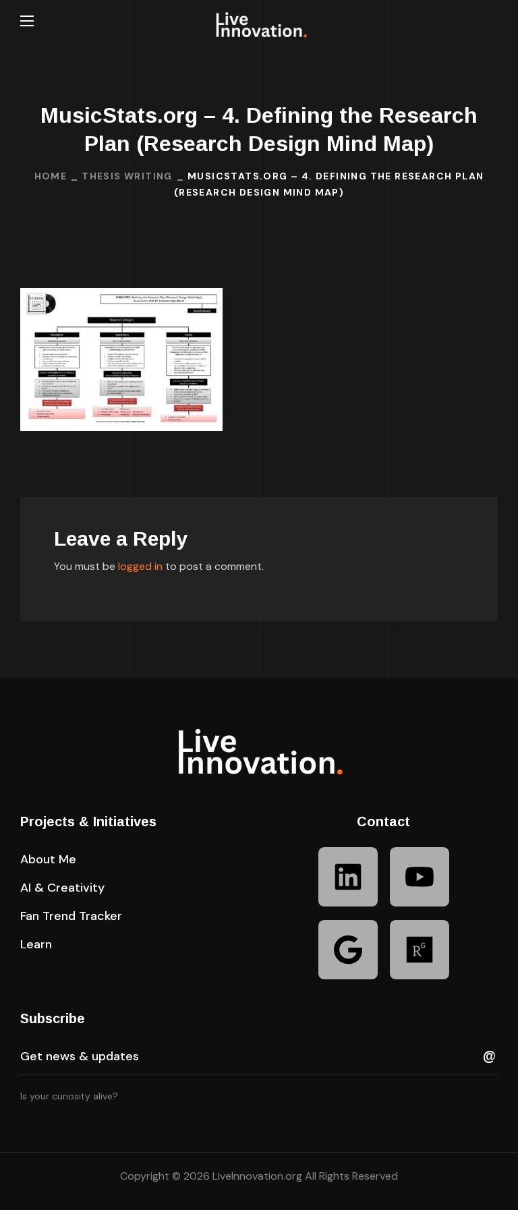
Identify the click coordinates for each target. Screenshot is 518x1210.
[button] (492, 21)
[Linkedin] (348, 876)
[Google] (348, 949)
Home (50, 176)
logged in (140, 566)
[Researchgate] (419, 949)
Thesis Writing (127, 176)
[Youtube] (419, 876)
